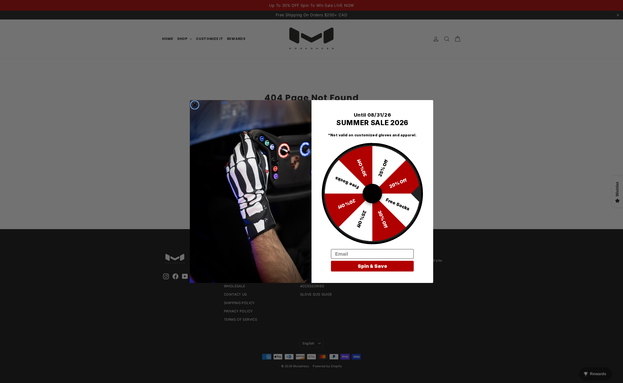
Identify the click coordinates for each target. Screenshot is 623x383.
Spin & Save (372, 266)
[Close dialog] (195, 105)
